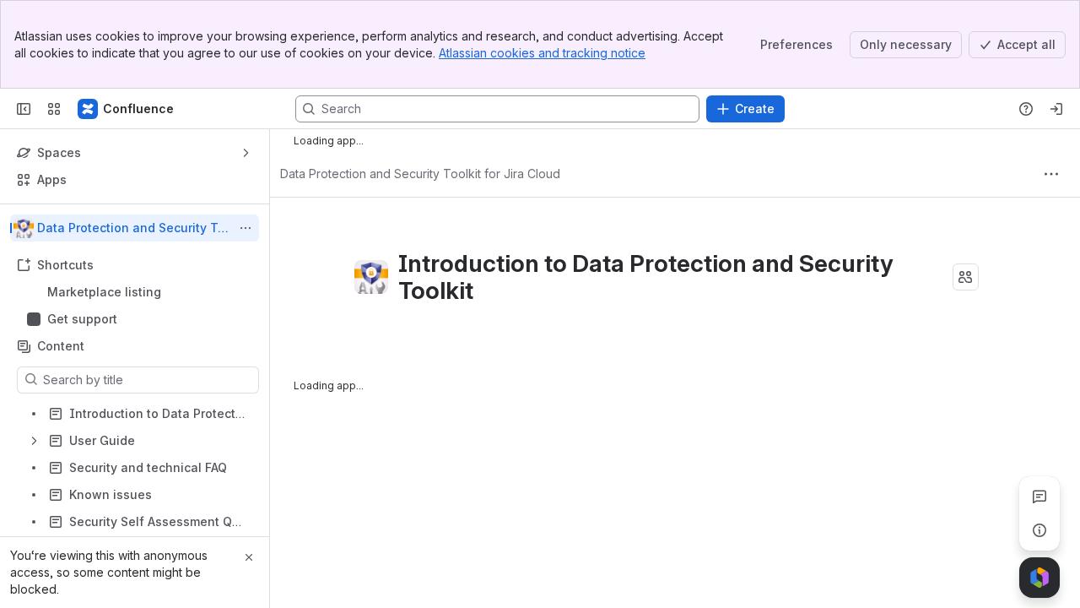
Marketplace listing (104, 292)
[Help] (1026, 108)
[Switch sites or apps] (54, 108)
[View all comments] (1039, 496)
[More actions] (245, 228)
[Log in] (1056, 108)
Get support (82, 319)
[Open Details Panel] (1039, 530)
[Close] (249, 557)
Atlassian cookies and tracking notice (542, 53)
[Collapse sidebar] (23, 108)
